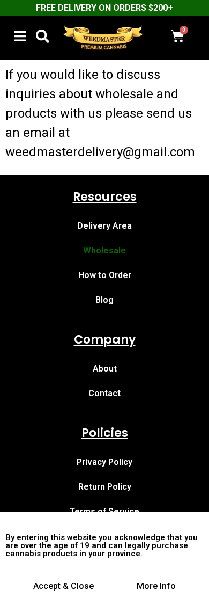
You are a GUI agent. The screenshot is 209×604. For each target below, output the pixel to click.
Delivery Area (104, 226)
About (105, 368)
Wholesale (104, 250)
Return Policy (104, 487)
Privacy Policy (104, 462)
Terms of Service (104, 511)
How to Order (104, 275)
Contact (104, 393)
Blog (104, 300)
